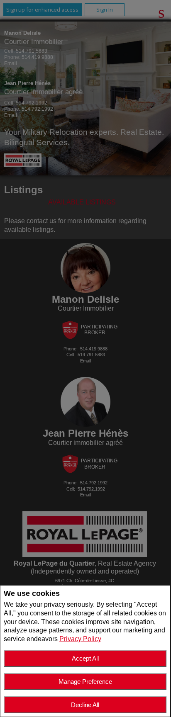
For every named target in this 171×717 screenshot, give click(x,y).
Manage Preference (85, 681)
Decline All (85, 704)
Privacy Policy (80, 638)
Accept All (85, 658)
